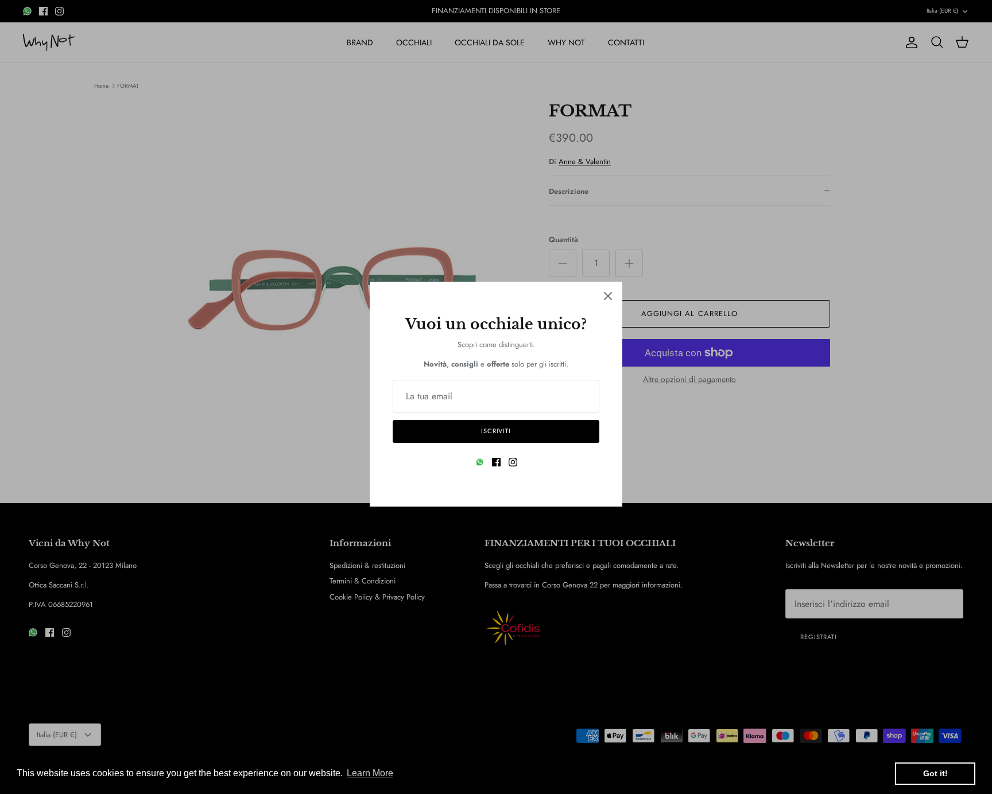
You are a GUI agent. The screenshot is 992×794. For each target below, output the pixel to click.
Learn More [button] (370, 773)
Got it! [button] (935, 773)
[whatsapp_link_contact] (479, 462)
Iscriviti (496, 430)
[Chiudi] (608, 296)
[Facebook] (496, 462)
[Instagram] (513, 462)
